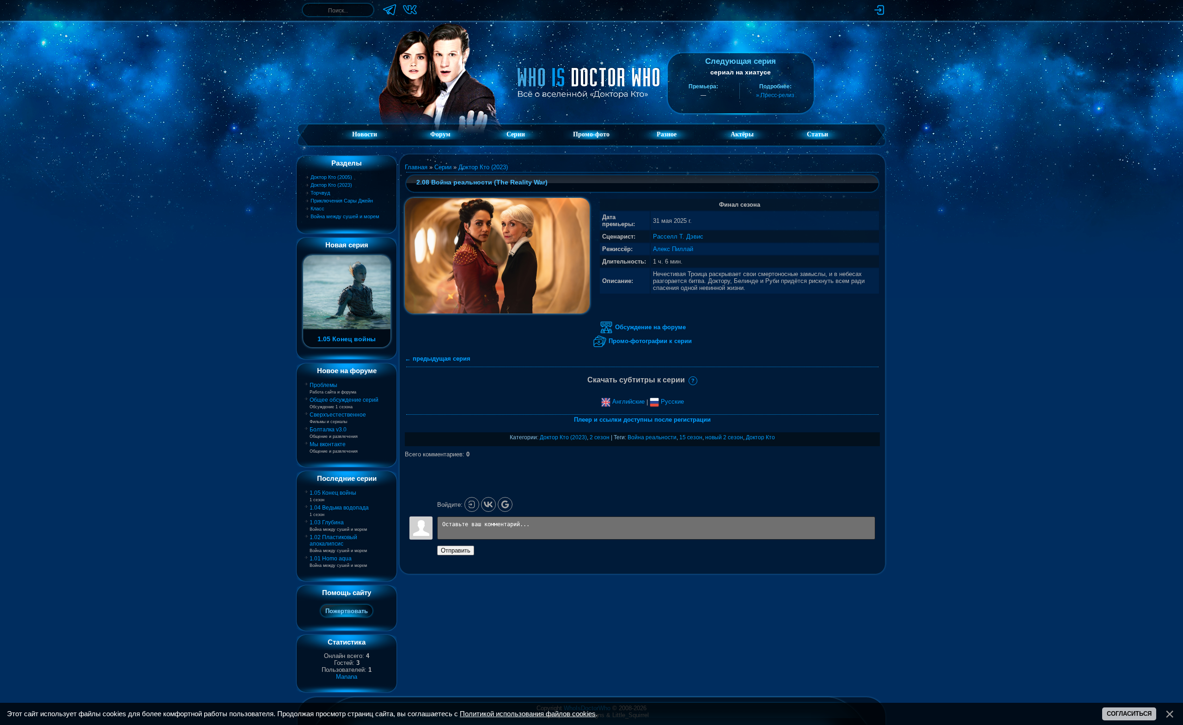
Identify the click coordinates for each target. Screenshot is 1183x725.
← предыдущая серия (437, 358)
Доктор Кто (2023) (331, 185)
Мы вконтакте (328, 444)
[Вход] (471, 504)
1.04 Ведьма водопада (339, 507)
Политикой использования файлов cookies (528, 714)
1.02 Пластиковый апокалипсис (333, 540)
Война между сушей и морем (345, 216)
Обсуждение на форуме (649, 327)
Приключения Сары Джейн (342, 200)
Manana (346, 676)
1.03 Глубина (327, 522)
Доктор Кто (760, 437)
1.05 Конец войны (333, 493)
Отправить (455, 550)
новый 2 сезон (724, 437)
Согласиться (1129, 713)
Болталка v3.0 (328, 429)
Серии (442, 167)
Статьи (817, 134)
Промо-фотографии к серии (649, 341)
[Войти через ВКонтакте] (488, 504)
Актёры (742, 134)
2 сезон (600, 437)
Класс (317, 208)
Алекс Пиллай (673, 249)
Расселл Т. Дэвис (678, 236)
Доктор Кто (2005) (331, 177)
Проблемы (323, 385)
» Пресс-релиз (775, 95)
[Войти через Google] (505, 504)
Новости (364, 134)
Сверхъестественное (338, 415)
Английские (627, 401)
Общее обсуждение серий (344, 400)
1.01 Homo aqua (331, 558)
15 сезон (690, 437)
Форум (440, 134)
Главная (416, 167)
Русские (671, 401)
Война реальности (652, 437)
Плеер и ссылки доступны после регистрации (642, 419)
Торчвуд (320, 193)
